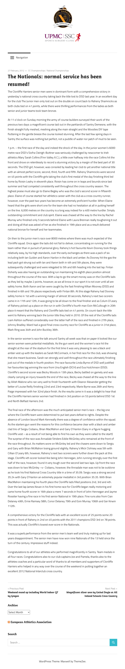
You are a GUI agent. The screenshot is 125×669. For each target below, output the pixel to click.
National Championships (58, 70)
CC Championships (36, 70)
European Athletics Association (31, 622)
